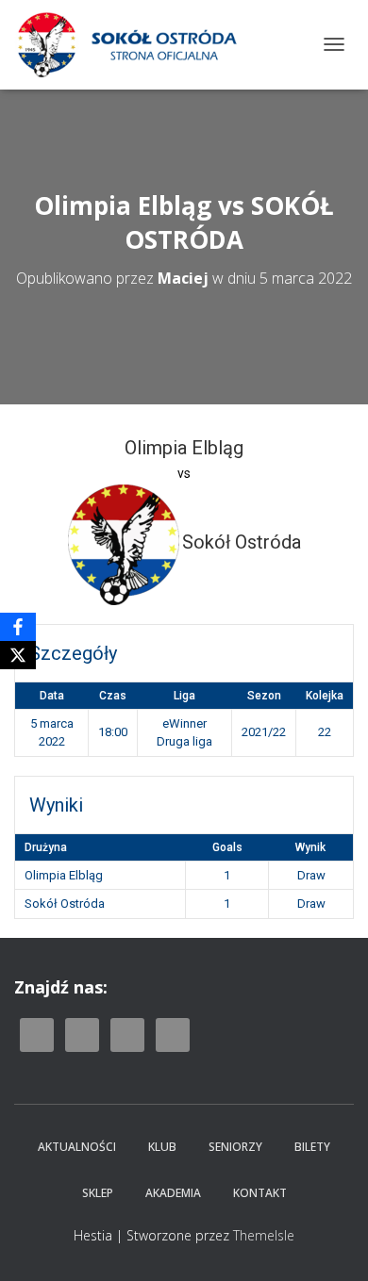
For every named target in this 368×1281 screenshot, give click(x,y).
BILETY (312, 1147)
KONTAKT (260, 1193)
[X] (18, 655)
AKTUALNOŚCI (77, 1147)
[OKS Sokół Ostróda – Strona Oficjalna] (133, 44)
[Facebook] (18, 627)
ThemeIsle (263, 1235)
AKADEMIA (173, 1193)
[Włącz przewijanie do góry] (331, 1243)
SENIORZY (235, 1147)
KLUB (162, 1147)
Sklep (97, 1193)
